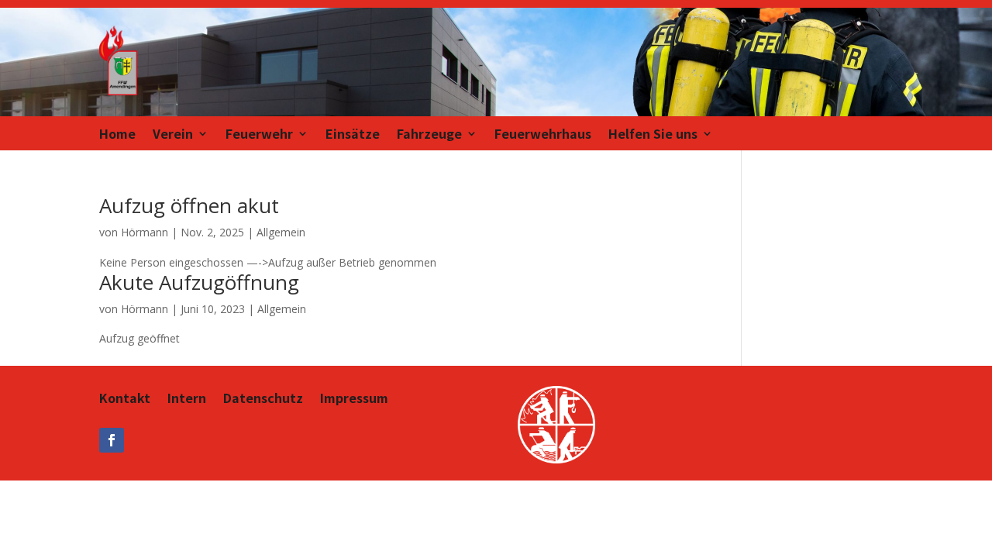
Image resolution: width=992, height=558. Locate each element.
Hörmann (144, 232)
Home (117, 135)
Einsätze (353, 135)
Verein (173, 135)
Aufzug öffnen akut (189, 205)
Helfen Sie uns (653, 135)
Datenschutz (263, 399)
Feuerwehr (259, 135)
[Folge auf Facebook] (111, 440)
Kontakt (124, 399)
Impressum (354, 399)
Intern (186, 399)
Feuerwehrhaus (542, 135)
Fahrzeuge (429, 135)
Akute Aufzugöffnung (199, 282)
